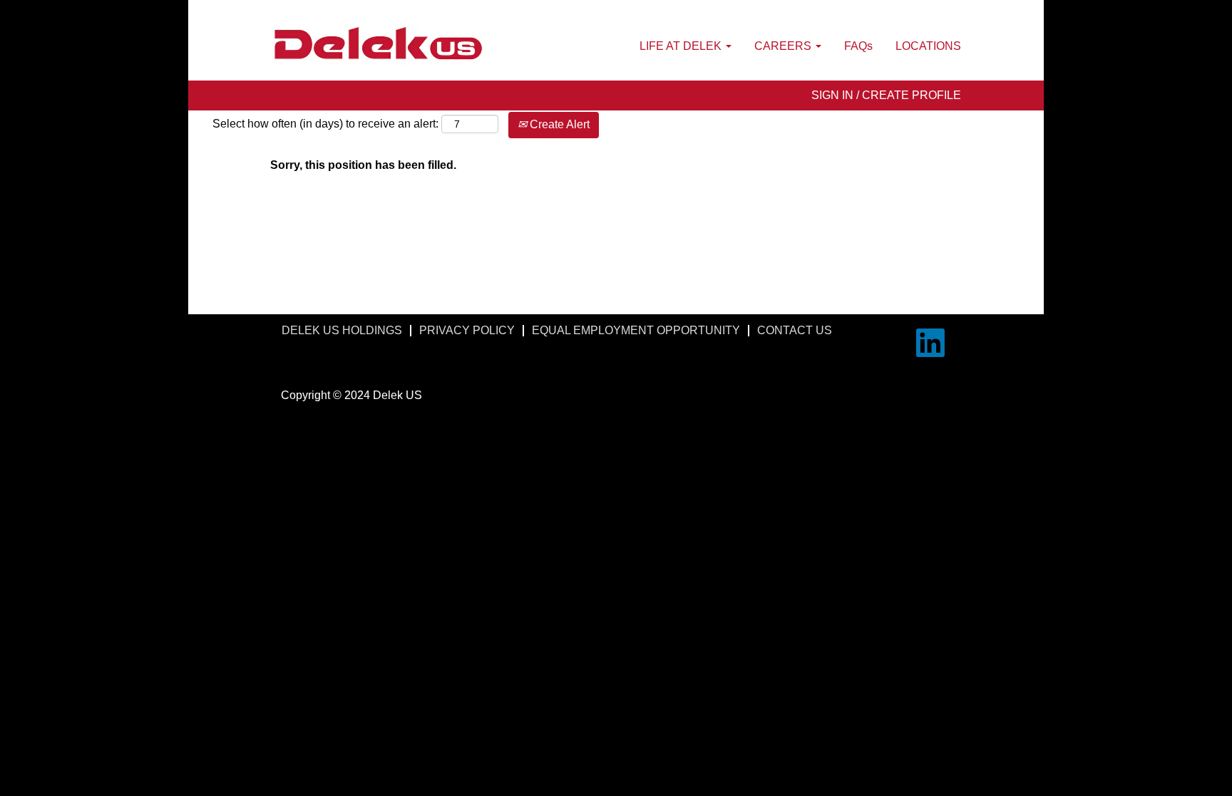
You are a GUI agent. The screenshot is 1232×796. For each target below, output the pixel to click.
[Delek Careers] (378, 43)
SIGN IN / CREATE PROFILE (886, 95)
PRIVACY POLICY (467, 330)
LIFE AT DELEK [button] (682, 46)
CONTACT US (794, 330)
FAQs (858, 46)
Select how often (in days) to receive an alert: (325, 124)
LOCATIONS (928, 46)
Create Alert (558, 124)
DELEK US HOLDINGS (342, 330)
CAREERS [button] (784, 46)
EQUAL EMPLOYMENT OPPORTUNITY (636, 330)
